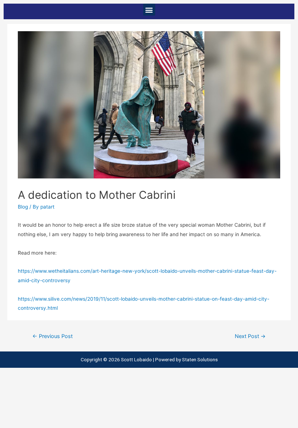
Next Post (250, 336)
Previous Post (52, 336)
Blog (23, 207)
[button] (149, 10)
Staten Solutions (200, 359)
